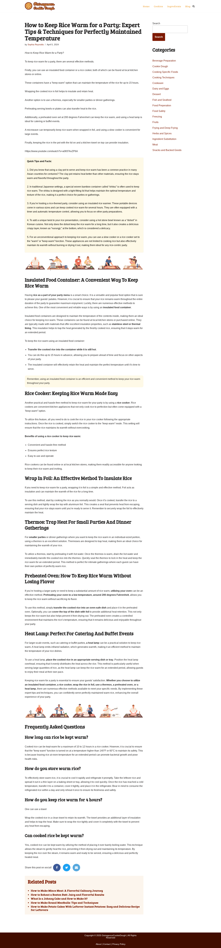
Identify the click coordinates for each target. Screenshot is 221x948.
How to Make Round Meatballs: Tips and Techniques (64, 902)
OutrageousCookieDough (114, 935)
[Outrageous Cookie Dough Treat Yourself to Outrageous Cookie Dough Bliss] (40, 6)
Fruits (155, 122)
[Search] (193, 6)
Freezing (157, 116)
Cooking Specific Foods (165, 72)
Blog (187, 6)
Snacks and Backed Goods (166, 150)
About (98, 944)
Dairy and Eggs (160, 88)
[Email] (76, 867)
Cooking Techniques (163, 77)
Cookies (158, 6)
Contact (106, 944)
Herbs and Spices (162, 133)
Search (156, 23)
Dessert (156, 94)
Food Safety (158, 111)
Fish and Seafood (161, 100)
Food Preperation (161, 105)
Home (146, 6)
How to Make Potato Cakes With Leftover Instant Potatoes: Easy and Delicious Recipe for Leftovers (85, 908)
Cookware (157, 83)
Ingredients (174, 6)
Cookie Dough (160, 66)
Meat (155, 144)
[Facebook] (57, 867)
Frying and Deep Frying (165, 128)
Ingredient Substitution (164, 139)
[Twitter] (66, 867)
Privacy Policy (118, 944)
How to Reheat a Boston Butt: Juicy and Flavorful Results (67, 894)
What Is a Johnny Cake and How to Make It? (59, 898)
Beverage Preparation (164, 60)
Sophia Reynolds (36, 44)
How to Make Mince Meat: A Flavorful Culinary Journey (67, 890)
